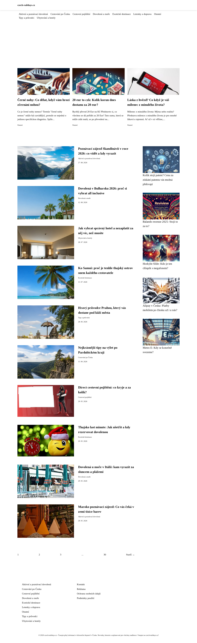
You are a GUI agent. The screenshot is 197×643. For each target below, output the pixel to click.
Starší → (130, 554)
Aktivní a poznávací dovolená (33, 14)
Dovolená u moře (101, 14)
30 (105, 554)
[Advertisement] (98, 39)
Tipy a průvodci (26, 17)
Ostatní (157, 14)
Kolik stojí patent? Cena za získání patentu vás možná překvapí (158, 180)
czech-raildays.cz (26, 5)
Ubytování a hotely (46, 17)
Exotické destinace (121, 14)
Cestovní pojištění (81, 14)
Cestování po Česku (60, 14)
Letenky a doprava (142, 14)
